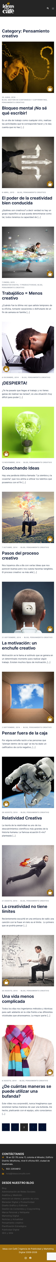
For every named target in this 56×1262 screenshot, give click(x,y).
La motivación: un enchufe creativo (19, 645)
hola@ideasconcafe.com (18, 1173)
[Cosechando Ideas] (28, 432)
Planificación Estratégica (14, 1226)
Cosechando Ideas (20, 468)
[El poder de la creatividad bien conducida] (28, 162)
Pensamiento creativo (13, 102)
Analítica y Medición (12, 1195)
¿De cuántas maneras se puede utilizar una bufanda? (26, 1091)
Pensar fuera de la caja (24, 733)
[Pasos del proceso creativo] (28, 517)
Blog (4, 100)
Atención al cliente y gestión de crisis (20, 1198)
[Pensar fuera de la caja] (28, 697)
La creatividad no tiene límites (24, 909)
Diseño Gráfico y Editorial (14, 1205)
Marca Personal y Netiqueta (15, 1212)
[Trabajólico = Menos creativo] (28, 252)
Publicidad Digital (10, 1229)
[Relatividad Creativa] (28, 782)
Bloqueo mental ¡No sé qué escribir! (24, 110)
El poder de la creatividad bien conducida (27, 200)
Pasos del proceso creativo (20, 556)
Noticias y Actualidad (12, 1219)
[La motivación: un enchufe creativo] (28, 607)
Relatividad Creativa (22, 817)
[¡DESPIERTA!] (28, 347)
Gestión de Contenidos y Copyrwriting (27, 100)
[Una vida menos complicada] (28, 960)
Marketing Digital (10, 1215)
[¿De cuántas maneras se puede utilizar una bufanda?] (28, 1050)
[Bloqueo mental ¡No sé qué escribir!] (28, 67)
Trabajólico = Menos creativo (22, 296)
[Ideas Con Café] (8, 8)
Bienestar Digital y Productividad (19, 285)
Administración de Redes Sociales (18, 1191)
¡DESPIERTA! (14, 383)
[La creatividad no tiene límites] (28, 870)
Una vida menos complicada (18, 999)
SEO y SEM (7, 1233)
